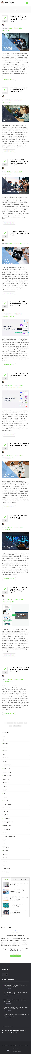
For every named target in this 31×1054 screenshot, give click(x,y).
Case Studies (6, 757)
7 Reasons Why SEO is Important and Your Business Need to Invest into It (19, 911)
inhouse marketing (7, 804)
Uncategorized (6, 868)
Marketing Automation (8, 822)
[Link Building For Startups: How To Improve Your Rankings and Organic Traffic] (15, 616)
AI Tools (6, 102)
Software (5, 854)
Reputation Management (9, 836)
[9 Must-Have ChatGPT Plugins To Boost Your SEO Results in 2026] (15, 328)
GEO (4, 793)
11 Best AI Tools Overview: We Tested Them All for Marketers (19, 375)
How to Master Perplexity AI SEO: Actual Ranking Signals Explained (19, 89)
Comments (23, 879)
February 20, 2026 (18, 100)
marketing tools (16, 388)
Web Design (6, 872)
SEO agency (9, 681)
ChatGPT (5, 30)
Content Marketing (7, 601)
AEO (4, 736)
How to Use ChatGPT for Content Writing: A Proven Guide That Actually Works (15, 986)
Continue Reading (9, 79)
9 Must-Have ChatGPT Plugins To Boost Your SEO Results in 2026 (19, 303)
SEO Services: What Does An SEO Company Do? (19, 897)
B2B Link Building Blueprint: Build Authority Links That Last (19, 445)
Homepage (5, 800)
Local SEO (5, 815)
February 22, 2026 (18, 28)
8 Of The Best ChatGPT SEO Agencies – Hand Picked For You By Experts (19, 669)
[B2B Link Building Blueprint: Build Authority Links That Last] (15, 470)
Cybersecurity (6, 768)
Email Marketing (7, 782)
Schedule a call (15, 955)
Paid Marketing (6, 829)
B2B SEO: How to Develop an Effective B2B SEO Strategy (19, 883)
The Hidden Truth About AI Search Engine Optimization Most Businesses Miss (19, 233)
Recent (14, 879)
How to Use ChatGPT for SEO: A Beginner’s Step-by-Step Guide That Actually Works (19, 18)
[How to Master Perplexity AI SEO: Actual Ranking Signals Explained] (15, 114)
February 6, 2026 (18, 385)
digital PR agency (7, 775)
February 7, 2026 (18, 314)
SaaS (4, 840)
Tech (4, 865)
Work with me (15, 954)
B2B (4, 458)
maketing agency (7, 818)
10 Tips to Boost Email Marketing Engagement (17, 890)
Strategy (9, 174)
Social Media (6, 850)
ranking (5, 832)
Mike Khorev (9, 28)
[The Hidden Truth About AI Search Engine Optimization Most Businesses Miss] (15, 256)
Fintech (5, 790)
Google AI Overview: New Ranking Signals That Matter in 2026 (18, 517)
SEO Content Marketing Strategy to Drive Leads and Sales (18, 904)
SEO (8, 30)
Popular (6, 879)
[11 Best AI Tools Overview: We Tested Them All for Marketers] (15, 399)
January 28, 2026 (18, 599)
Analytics (5, 750)
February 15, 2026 (18, 243)
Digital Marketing (7, 772)
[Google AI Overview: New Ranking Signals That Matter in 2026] (15, 542)
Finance (5, 786)
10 (25, 722)
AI (3, 102)
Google (6, 529)
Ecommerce (6, 779)
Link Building (8, 458)
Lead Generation (7, 807)
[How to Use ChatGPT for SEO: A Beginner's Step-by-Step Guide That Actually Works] (15, 42)
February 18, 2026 (18, 171)
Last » (18, 725)
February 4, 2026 (18, 527)
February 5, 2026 (18, 455)
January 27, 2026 (18, 679)
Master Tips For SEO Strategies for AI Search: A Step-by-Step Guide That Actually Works (19, 162)
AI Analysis (5, 316)
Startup (5, 857)
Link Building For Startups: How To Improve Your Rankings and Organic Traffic (19, 590)
